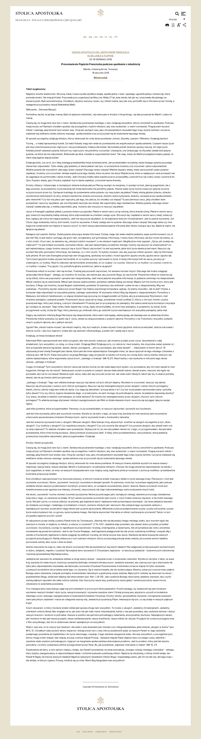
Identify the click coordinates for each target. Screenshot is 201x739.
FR (101, 37)
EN (90, 37)
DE (84, 37)
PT (116, 37)
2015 (67, 20)
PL (111, 37)
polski (175, 20)
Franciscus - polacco (29, 20)
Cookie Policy (101, 732)
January (76, 20)
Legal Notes (87, 732)
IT (106, 37)
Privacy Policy (116, 732)
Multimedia (100, 77)
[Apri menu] (183, 13)
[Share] (185, 25)
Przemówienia (54, 20)
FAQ (78, 732)
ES (96, 37)
